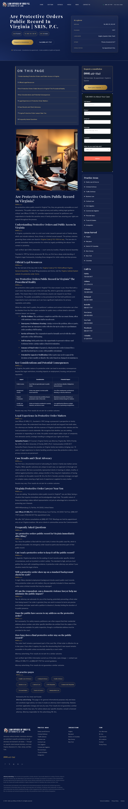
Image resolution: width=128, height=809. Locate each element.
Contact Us (86, 4)
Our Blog (60, 4)
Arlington (87, 289)
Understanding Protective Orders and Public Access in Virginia (39, 76)
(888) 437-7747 (92, 73)
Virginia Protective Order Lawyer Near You (32, 113)
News (77, 4)
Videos (69, 4)
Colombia (87, 336)
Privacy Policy (115, 801)
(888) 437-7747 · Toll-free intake (114, 4)
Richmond (87, 297)
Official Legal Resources (26, 82)
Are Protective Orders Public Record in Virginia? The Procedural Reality (42, 89)
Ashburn (87, 281)
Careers (123, 801)
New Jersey (88, 312)
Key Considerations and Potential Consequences (34, 95)
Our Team (50, 4)
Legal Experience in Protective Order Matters (33, 101)
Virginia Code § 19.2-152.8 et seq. (53, 239)
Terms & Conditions (104, 801)
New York (87, 320)
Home (41, 4)
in (18, 764)
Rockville (87, 305)
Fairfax (86, 274)
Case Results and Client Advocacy (30, 107)
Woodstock (87, 328)
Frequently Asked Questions (28, 119)
